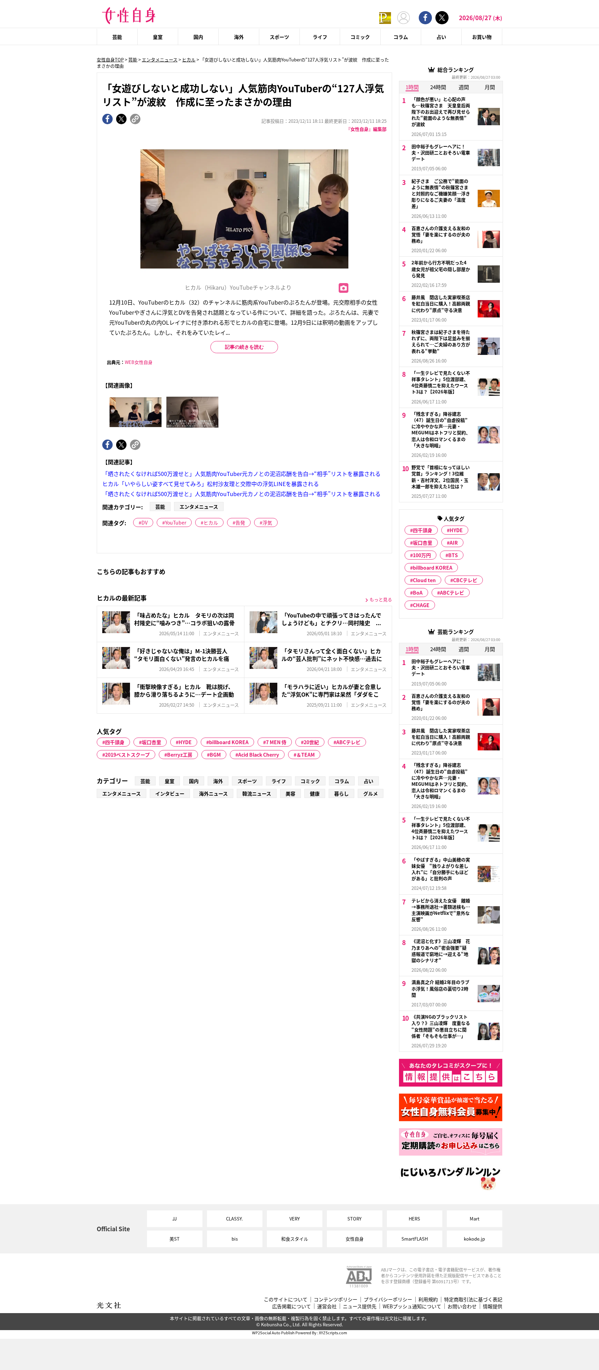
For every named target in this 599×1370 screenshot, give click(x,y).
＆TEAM (305, 754)
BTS (453, 555)
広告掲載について (291, 1306)
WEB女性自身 (139, 362)
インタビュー (169, 793)
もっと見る (381, 599)
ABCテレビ (348, 742)
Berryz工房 (179, 754)
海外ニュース (213, 793)
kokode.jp (474, 1238)
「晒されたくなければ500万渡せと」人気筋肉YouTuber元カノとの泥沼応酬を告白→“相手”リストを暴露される (241, 473)
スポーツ (279, 36)
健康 (315, 793)
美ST (175, 1238)
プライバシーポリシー (388, 1299)
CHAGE (421, 605)
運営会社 (327, 1306)
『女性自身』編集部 (366, 129)
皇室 (158, 36)
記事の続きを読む (244, 347)
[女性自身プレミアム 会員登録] (385, 17)
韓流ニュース (256, 793)
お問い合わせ (462, 1306)
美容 (290, 793)
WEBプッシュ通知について (412, 1306)
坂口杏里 (151, 742)
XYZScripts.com (333, 1332)
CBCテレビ (465, 580)
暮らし (341, 793)
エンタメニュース (159, 59)
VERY (294, 1218)
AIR (454, 542)
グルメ (370, 793)
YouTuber (175, 522)
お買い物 (482, 36)
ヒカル (189, 59)
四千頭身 (114, 742)
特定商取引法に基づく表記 (473, 1299)
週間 (464, 87)
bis (235, 1238)
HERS (414, 1218)
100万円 (422, 555)
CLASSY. (234, 1218)
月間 (490, 87)
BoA (418, 592)
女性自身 (355, 1238)
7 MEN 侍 (276, 742)
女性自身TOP (110, 59)
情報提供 (492, 1306)
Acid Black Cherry (258, 754)
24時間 (438, 87)
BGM (215, 754)
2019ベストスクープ (127, 754)
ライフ (320, 36)
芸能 (117, 36)
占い (441, 36)
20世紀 (311, 742)
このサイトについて (285, 1299)
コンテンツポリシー (335, 1299)
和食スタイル (294, 1238)
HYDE (185, 742)
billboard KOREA (229, 742)
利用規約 (428, 1299)
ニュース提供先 (359, 1306)
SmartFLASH (414, 1238)
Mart (474, 1218)
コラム (400, 36)
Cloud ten (424, 580)
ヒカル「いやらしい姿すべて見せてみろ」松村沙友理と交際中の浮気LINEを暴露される (210, 483)
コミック (360, 36)
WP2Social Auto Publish (273, 1332)
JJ (174, 1218)
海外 (239, 36)
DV (144, 522)
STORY (354, 1218)
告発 (240, 522)
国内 (198, 36)
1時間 (412, 87)
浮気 (267, 522)
